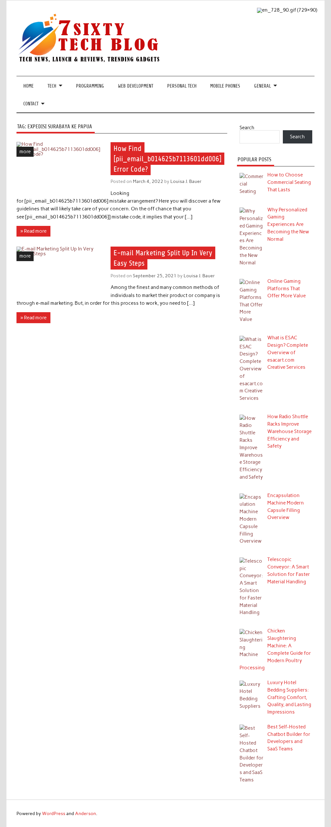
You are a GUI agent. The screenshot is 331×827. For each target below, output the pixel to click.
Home (28, 86)
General (262, 86)
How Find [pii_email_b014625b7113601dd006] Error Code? (167, 158)
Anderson (85, 813)
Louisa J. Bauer (186, 181)
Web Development (135, 86)
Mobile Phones (225, 86)
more (25, 151)
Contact (30, 104)
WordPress (53, 813)
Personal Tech (182, 86)
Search (247, 128)
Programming (90, 86)
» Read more (33, 231)
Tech (52, 86)
